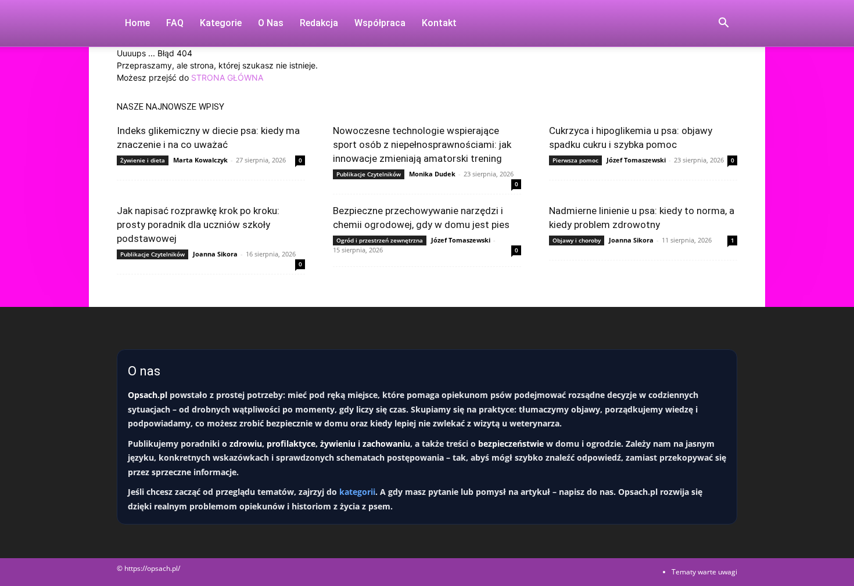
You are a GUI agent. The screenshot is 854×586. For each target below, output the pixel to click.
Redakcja (319, 22)
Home (137, 22)
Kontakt (439, 22)
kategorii (357, 491)
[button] (723, 24)
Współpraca (380, 22)
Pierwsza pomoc (575, 160)
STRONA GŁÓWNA (227, 77)
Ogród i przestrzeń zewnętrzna (379, 240)
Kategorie (221, 22)
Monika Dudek (432, 173)
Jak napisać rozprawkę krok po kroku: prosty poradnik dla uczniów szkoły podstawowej (198, 224)
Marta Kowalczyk (200, 159)
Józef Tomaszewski (636, 159)
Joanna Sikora (215, 253)
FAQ (175, 22)
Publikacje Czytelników (368, 174)
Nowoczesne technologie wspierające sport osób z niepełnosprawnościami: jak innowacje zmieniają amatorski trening (422, 144)
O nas (271, 22)
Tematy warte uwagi (704, 572)
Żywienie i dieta (142, 160)
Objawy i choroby (576, 240)
